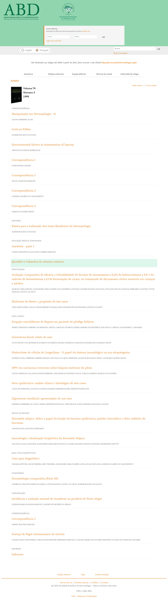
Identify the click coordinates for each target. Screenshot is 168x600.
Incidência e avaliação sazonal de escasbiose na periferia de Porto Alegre (57, 499)
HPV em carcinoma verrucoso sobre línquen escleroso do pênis (52, 368)
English (28, 50)
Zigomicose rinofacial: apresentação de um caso (42, 398)
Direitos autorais (82, 583)
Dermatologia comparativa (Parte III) (35, 478)
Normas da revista (104, 74)
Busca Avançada (120, 53)
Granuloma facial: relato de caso (32, 337)
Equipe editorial (79, 74)
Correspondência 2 (24, 175)
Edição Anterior (137, 85)
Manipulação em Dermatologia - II (34, 114)
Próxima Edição (151, 85)
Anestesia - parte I (23, 246)
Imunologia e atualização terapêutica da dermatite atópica (48, 438)
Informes (17, 554)
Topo (83, 575)
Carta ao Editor (21, 129)
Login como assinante (53, 41)
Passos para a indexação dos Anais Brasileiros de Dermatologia (51, 226)
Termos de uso (66, 583)
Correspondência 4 (24, 206)
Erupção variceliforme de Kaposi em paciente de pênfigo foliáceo (53, 322)
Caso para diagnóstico (25, 458)
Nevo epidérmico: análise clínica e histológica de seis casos (49, 383)
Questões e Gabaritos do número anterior (38, 261)
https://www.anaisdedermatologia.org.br (119, 63)
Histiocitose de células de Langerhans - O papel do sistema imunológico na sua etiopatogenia (71, 352)
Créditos (94, 583)
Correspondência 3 (24, 190)
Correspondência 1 (24, 160)
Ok (159, 49)
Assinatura (28, 74)
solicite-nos (86, 31)
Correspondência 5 (24, 519)
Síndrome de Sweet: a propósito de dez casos (40, 301)
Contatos (104, 583)
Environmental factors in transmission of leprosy (43, 144)
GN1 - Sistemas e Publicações (84, 596)
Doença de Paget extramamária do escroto (38, 534)
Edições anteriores (56, 74)
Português (44, 50)
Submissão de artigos (129, 74)
